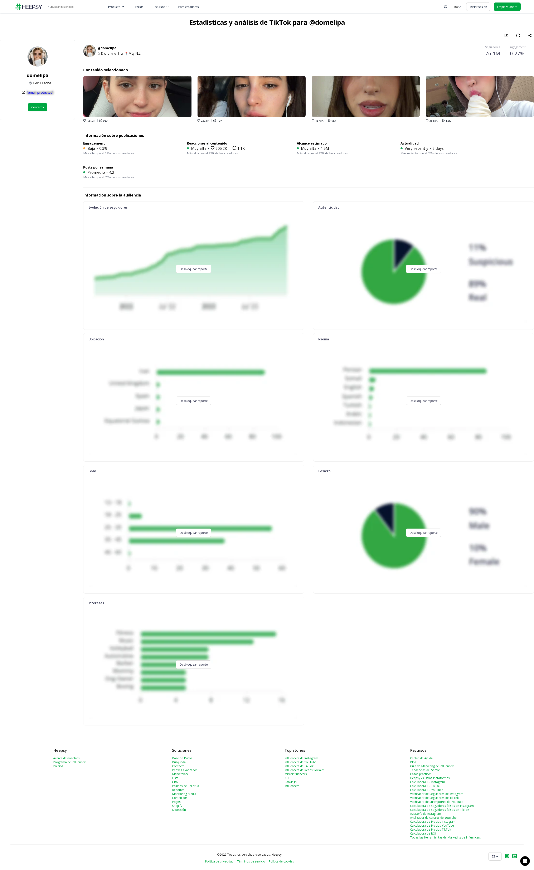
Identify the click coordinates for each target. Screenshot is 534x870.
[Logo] (29, 6)
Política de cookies (281, 861)
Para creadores (188, 7)
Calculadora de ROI (423, 833)
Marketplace (180, 774)
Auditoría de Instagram (425, 814)
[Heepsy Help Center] (445, 6)
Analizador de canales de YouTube (433, 818)
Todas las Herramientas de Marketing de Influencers (445, 837)
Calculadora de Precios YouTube (432, 825)
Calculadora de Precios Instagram (433, 821)
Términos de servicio (251, 861)
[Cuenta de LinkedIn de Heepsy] (514, 856)
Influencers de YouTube (300, 762)
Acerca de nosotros (66, 758)
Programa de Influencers (70, 762)
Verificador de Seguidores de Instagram (436, 794)
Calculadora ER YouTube (426, 790)
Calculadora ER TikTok (425, 786)
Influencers (292, 786)
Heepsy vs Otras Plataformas (430, 778)
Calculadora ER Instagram (427, 782)
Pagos (176, 802)
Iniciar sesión (478, 7)
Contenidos (180, 798)
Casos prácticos (421, 774)
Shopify (177, 806)
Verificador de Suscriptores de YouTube (436, 802)
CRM (175, 782)
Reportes (178, 790)
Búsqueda (179, 762)
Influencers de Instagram (301, 758)
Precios (139, 7)
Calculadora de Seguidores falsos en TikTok (439, 810)
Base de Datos (182, 758)
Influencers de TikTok (299, 766)
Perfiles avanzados (185, 770)
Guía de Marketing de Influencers (432, 766)
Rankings (291, 782)
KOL (287, 778)
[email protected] (40, 92)
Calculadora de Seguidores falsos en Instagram (442, 806)
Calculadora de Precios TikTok (430, 829)
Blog (413, 762)
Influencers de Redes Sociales (305, 770)
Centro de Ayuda (421, 758)
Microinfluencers (296, 774)
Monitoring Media (184, 794)
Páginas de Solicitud (185, 786)
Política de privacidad (219, 861)
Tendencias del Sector (425, 770)
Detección (179, 810)
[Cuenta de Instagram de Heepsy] (507, 856)
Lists (175, 778)
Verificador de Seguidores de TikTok (434, 798)
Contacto (178, 766)
